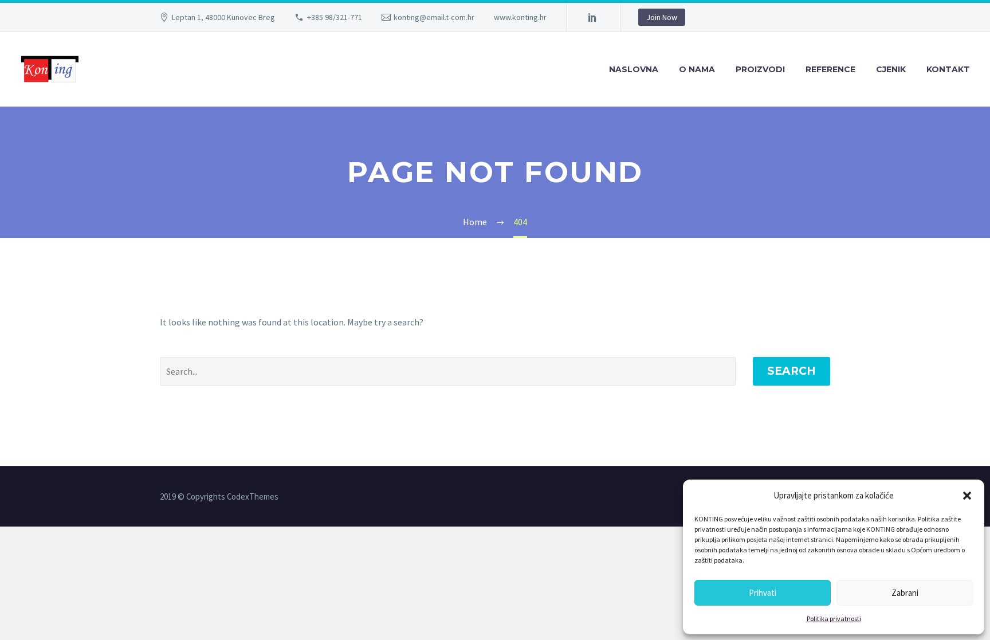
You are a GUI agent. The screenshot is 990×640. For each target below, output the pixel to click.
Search (791, 371)
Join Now (661, 17)
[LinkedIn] (592, 17)
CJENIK (891, 69)
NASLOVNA (633, 69)
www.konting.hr (520, 17)
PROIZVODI (760, 69)
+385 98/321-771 (334, 17)
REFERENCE (830, 69)
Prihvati (762, 592)
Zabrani (904, 592)
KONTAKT (948, 69)
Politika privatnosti (834, 618)
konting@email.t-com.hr (434, 17)
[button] (967, 495)
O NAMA (697, 69)
